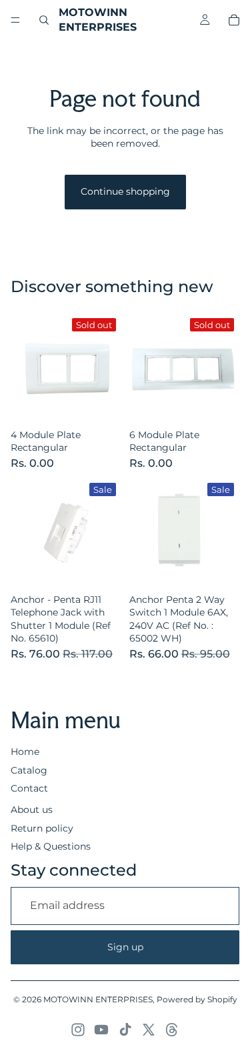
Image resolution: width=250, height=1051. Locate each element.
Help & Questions (51, 846)
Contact (29, 788)
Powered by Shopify (197, 999)
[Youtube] (101, 1030)
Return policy (42, 828)
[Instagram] (78, 1030)
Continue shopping (125, 191)
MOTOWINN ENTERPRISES (98, 999)
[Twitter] (149, 1030)
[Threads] (172, 1030)
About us (32, 810)
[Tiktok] (125, 1030)
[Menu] (15, 20)
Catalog (29, 770)
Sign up (125, 947)
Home (25, 752)
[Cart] (234, 20)
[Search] (44, 20)
